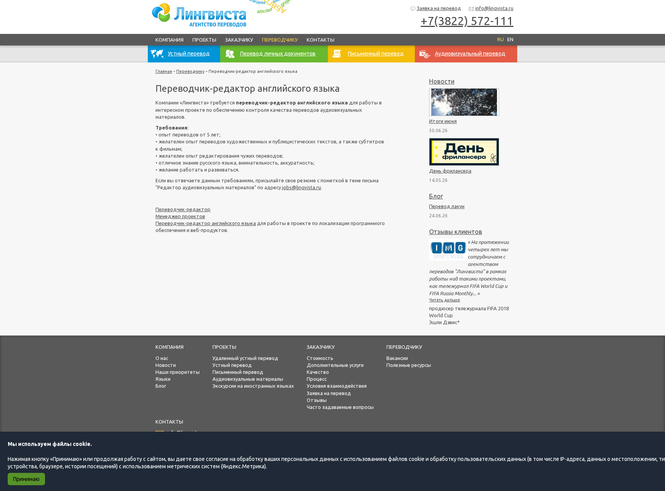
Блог (436, 196)
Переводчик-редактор (183, 209)
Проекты (204, 39)
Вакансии (397, 358)
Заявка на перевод (439, 8)
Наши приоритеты (177, 372)
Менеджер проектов (180, 216)
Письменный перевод (237, 372)
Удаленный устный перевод (245, 358)
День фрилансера (450, 170)
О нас (161, 358)
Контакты (320, 39)
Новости (441, 81)
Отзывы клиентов (455, 231)
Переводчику (280, 39)
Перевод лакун (446, 206)
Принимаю (26, 479)
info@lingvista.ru (494, 8)
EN (510, 39)
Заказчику (239, 39)
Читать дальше (444, 300)
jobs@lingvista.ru (301, 187)
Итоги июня (443, 121)
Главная (163, 71)
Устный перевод (232, 365)
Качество (318, 372)
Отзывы (317, 400)
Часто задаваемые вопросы (340, 407)
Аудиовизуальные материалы (247, 379)
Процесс (317, 379)
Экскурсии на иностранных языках (253, 385)
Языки (162, 379)
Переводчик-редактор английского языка (205, 223)
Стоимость (320, 358)
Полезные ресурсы (408, 365)
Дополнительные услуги (335, 365)
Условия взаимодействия (337, 385)
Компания (169, 39)
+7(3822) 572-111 (467, 20)
